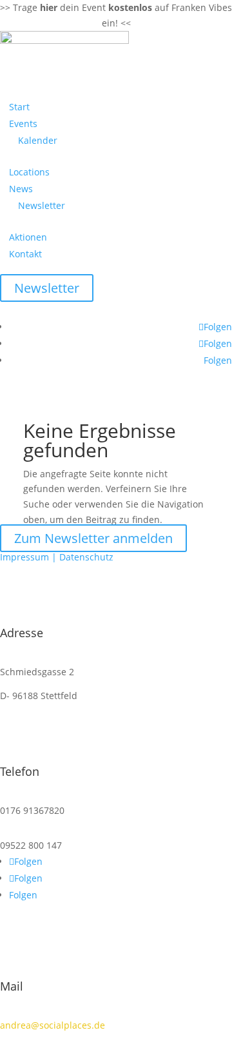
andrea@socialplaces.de (52, 1025)
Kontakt (25, 254)
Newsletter (41, 205)
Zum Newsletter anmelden (93, 538)
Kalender (37, 140)
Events (23, 123)
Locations (29, 172)
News (21, 189)
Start (19, 107)
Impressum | (29, 557)
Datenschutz (86, 557)
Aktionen (28, 237)
